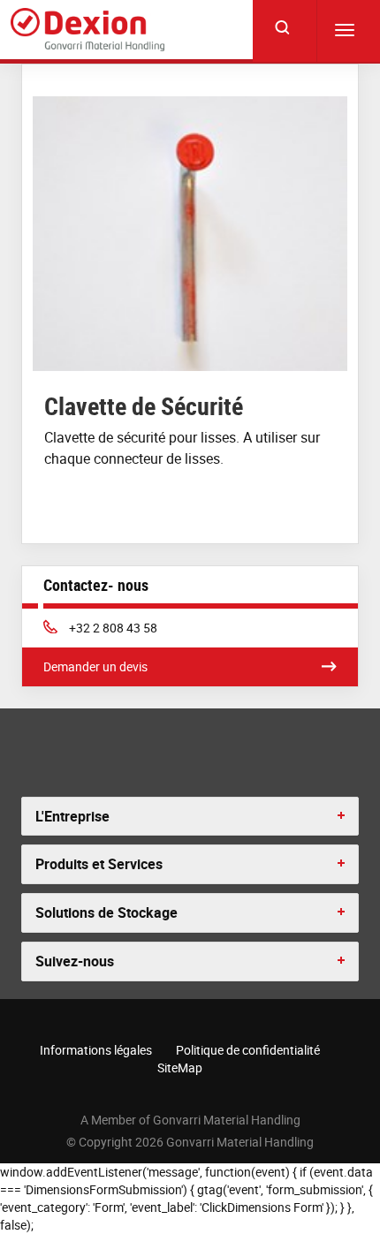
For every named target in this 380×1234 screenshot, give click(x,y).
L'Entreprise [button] (72, 816)
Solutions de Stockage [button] (106, 912)
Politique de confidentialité (248, 1049)
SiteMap (179, 1067)
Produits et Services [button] (99, 864)
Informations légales (96, 1049)
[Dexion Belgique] (87, 30)
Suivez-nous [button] (74, 961)
